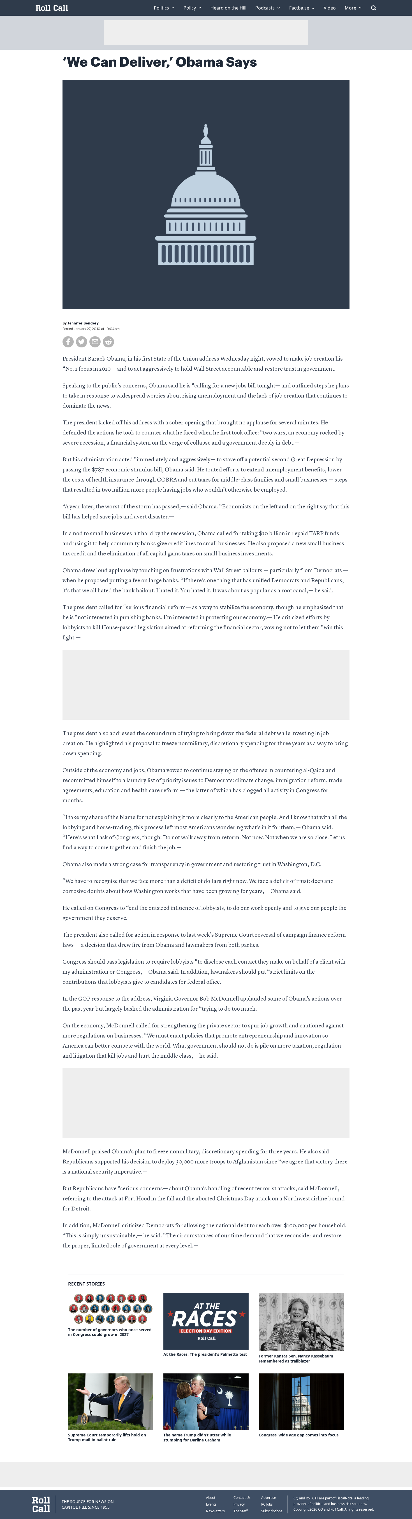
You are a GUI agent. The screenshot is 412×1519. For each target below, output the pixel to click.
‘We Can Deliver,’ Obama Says (160, 62)
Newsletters (215, 1511)
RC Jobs (267, 1504)
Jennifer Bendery (83, 323)
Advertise (268, 1497)
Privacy (239, 1504)
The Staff (240, 1511)
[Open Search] (373, 8)
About (210, 1497)
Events (211, 1504)
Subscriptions (271, 1511)
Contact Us (242, 1497)
